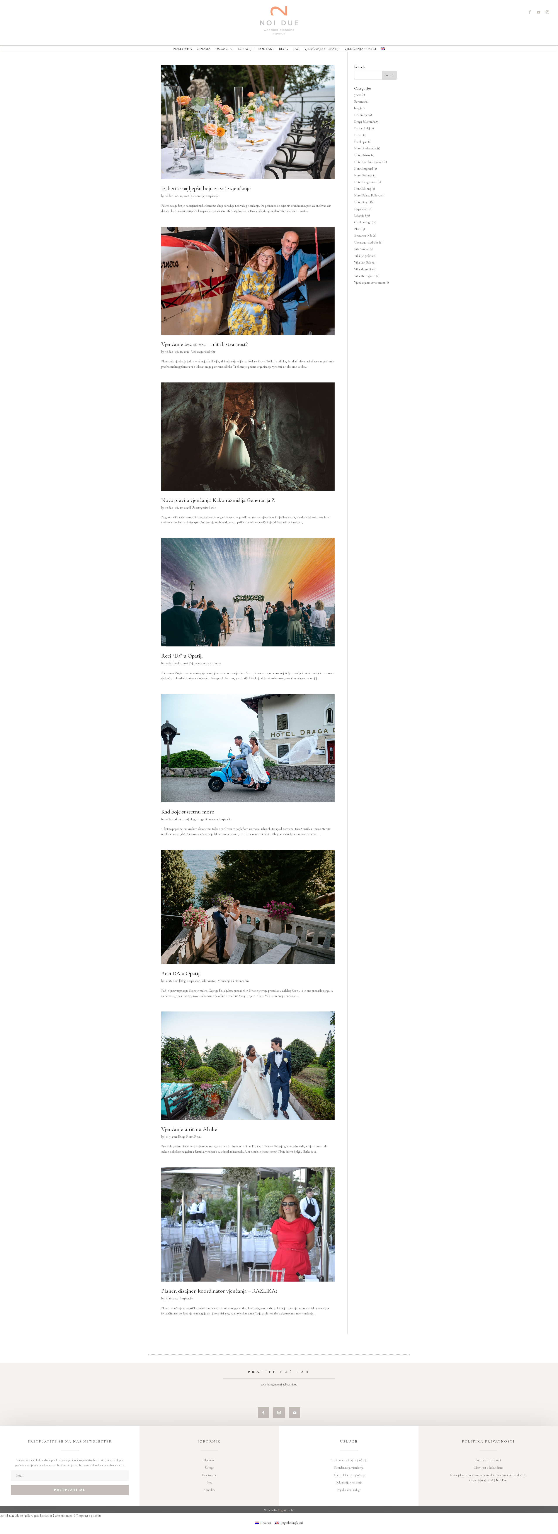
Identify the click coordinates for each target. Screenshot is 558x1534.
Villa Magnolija (363, 269)
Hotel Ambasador (365, 148)
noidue (169, 196)
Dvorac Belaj (362, 128)
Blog (283, 49)
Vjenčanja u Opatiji (322, 49)
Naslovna (182, 49)
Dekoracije (198, 196)
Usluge (222, 49)
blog (192, 819)
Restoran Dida (363, 236)
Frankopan (360, 142)
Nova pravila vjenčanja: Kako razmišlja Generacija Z (218, 500)
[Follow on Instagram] (547, 12)
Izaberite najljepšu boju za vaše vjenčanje (206, 188)
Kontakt (266, 49)
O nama (204, 49)
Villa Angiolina (363, 256)
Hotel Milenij (362, 189)
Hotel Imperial (363, 169)
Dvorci (358, 135)
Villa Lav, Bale (363, 262)
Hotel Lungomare (365, 182)
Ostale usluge (362, 222)
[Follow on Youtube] (538, 12)
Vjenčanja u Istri (360, 49)
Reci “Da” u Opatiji (182, 655)
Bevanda (359, 101)
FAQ (296, 49)
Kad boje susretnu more (187, 811)
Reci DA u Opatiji (181, 973)
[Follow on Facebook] (529, 12)
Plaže (357, 229)
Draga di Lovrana (207, 819)
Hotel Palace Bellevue (368, 195)
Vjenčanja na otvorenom (205, 663)
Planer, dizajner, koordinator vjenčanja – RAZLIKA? (219, 1290)
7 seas (357, 95)
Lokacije (245, 49)
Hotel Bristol (362, 155)
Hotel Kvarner (363, 175)
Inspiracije (212, 196)
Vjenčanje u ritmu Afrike (189, 1129)
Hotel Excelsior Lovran (368, 162)
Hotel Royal (193, 1136)
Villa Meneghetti (364, 276)
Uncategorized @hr (203, 351)
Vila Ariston (208, 981)
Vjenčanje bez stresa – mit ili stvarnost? (204, 344)
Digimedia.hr (286, 1510)
